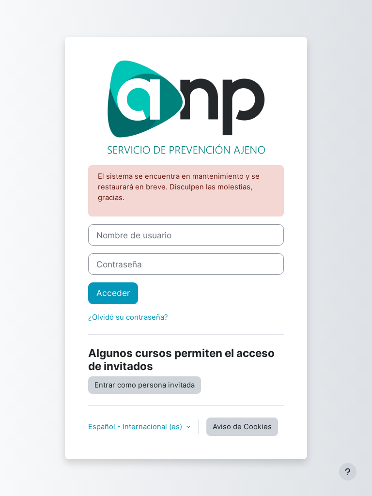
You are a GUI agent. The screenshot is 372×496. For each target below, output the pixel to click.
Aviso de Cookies (242, 426)
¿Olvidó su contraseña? (128, 317)
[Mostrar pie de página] (347, 471)
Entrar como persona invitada (144, 385)
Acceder (113, 293)
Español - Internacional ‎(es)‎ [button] (136, 426)
